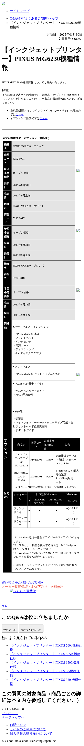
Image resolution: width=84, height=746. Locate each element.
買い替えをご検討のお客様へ (23, 582)
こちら (20, 114)
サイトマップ (19, 11)
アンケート (10, 713)
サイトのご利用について (28, 729)
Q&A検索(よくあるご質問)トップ (34, 18)
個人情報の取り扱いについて (31, 733)
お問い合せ (18, 725)
